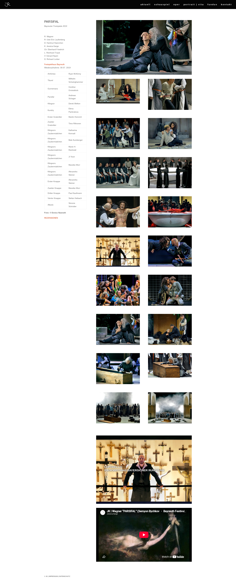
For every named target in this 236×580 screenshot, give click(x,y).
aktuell (146, 5)
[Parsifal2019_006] (118, 344)
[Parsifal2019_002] (118, 266)
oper (176, 5)
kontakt (226, 5)
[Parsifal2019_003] (170, 266)
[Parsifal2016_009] (118, 187)
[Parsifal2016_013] (118, 103)
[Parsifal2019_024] (118, 423)
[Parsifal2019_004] (118, 305)
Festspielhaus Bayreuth (54, 64)
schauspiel (162, 5)
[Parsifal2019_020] (170, 109)
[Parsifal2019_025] (118, 227)
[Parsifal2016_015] (170, 377)
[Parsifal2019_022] (170, 148)
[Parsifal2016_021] (170, 227)
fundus (212, 5)
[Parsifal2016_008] (170, 423)
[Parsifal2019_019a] (170, 187)
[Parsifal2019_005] (170, 305)
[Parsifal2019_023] (170, 344)
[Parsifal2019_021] (118, 148)
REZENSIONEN (51, 218)
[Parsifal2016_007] (118, 383)
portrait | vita (194, 5)
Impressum (53, 576)
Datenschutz (64, 576)
